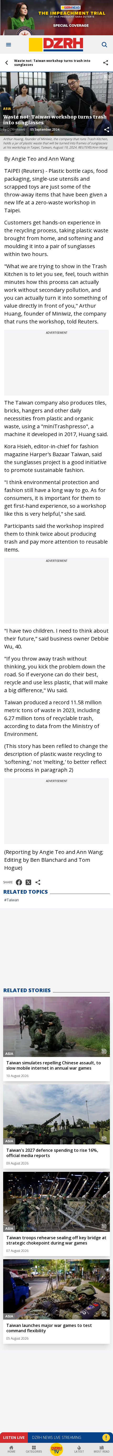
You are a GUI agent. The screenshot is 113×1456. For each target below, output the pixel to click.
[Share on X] (28, 882)
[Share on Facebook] (19, 882)
